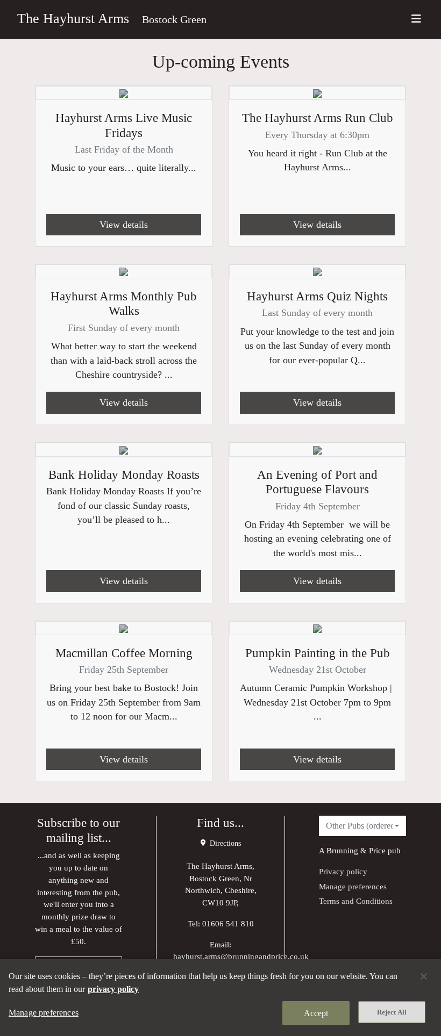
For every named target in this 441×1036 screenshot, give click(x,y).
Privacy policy (343, 871)
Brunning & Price (356, 850)
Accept (316, 1013)
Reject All (392, 1012)
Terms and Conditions (356, 900)
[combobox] (362, 826)
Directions (224, 843)
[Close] (424, 976)
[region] (220, 997)
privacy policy (113, 989)
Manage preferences (353, 886)
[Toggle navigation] (416, 19)
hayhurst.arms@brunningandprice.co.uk (241, 956)
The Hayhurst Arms (73, 18)
